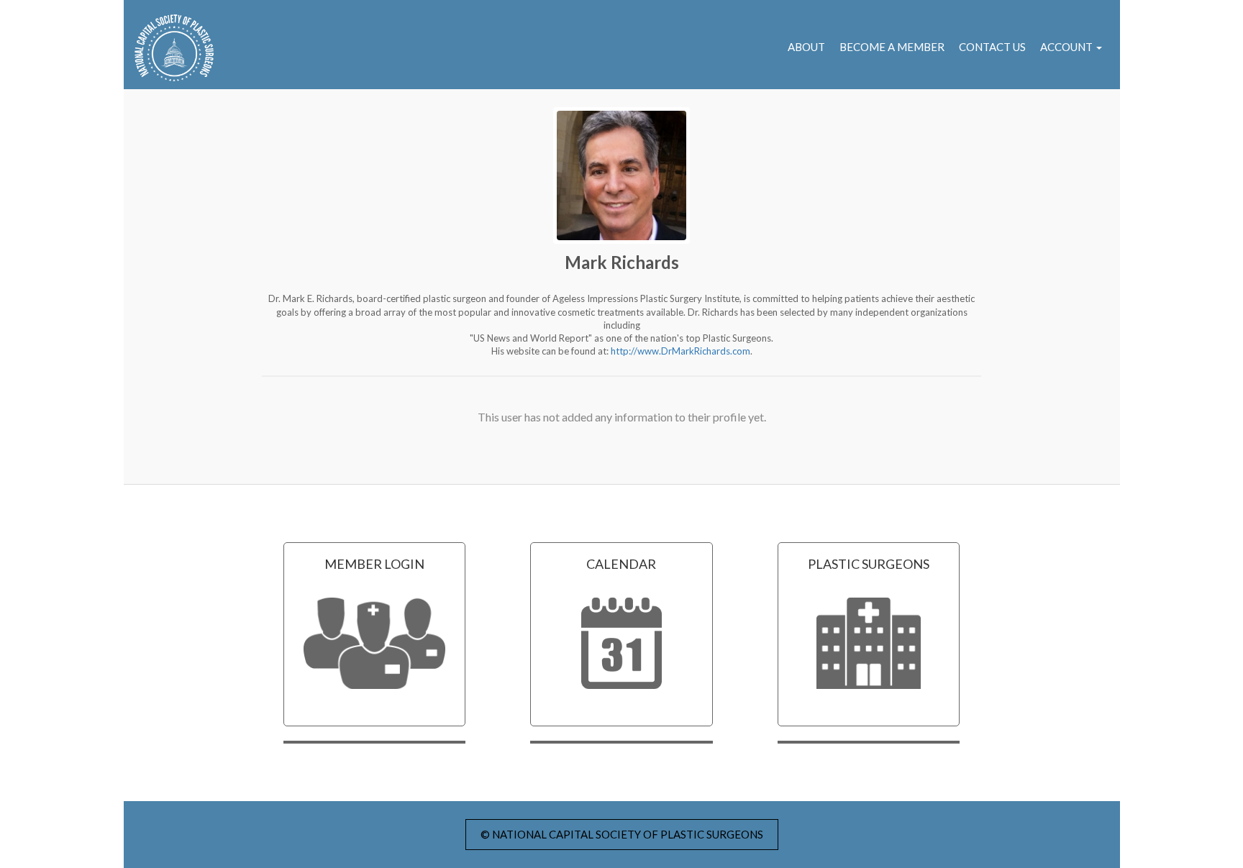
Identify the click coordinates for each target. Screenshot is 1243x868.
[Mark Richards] (621, 175)
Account (1067, 46)
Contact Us (992, 46)
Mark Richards (622, 262)
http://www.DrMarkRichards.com (680, 351)
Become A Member (891, 46)
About (806, 46)
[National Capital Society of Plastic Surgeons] (169, 48)
